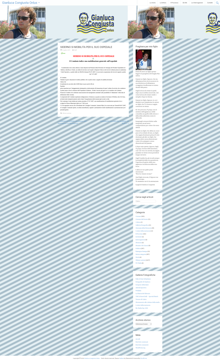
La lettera (163, 3)
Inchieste (139, 237)
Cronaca (138, 216)
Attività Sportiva (141, 288)
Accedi (138, 339)
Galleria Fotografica (142, 225)
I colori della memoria (143, 231)
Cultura (138, 222)
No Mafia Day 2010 (142, 308)
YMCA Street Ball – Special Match (147, 296)
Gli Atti (185, 3)
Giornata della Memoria (143, 228)
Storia (137, 257)
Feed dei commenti (142, 345)
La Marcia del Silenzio (143, 293)
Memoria (139, 242)
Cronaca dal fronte (142, 219)
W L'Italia (139, 263)
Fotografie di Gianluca (143, 282)
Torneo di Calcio (141, 299)
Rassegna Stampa (141, 251)
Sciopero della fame (142, 285)
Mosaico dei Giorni (142, 245)
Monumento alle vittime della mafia (148, 302)
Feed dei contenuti (142, 342)
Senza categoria (141, 254)
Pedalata (138, 290)
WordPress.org (140, 348)
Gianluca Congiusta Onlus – (21, 3)
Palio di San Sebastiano (143, 279)
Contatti (210, 3)
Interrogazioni (140, 240)
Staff (75, 50)
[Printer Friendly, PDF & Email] (63, 54)
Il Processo (174, 3)
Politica (138, 248)
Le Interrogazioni (197, 3)
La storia (152, 3)
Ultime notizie (66, 113)
